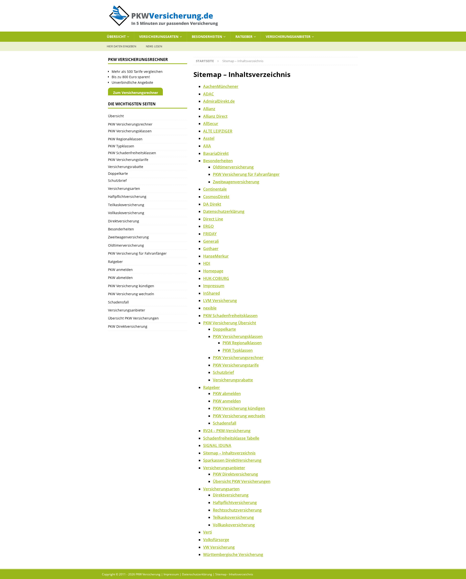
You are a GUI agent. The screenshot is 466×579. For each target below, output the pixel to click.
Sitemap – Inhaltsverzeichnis (229, 453)
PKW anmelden (227, 401)
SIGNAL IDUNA (217, 445)
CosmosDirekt (216, 196)
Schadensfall (224, 423)
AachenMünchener (220, 86)
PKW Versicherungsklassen (238, 336)
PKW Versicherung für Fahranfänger (246, 174)
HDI (206, 263)
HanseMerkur (216, 256)
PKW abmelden (227, 393)
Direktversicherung (231, 495)
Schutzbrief (223, 372)
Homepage (213, 271)
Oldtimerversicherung (233, 167)
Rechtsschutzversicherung (237, 510)
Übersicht (116, 36)
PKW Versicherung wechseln (239, 416)
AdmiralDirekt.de (219, 101)
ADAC (208, 94)
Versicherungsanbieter (288, 36)
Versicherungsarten (158, 36)
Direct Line (213, 219)
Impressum (213, 285)
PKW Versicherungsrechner (238, 357)
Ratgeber (243, 36)
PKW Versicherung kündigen (239, 408)
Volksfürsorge (216, 539)
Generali (211, 241)
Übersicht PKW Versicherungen (241, 481)
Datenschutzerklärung (223, 211)
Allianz (209, 108)
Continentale (215, 189)
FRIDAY (209, 233)
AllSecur (210, 123)
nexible (209, 308)
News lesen (154, 46)
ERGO (208, 226)
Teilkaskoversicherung (233, 517)
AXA (207, 146)
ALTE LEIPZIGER (217, 131)
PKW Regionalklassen (242, 342)
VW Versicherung (219, 547)
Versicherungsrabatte (233, 380)
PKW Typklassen (238, 350)
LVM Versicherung (220, 300)
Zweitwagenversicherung (236, 182)
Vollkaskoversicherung (234, 525)
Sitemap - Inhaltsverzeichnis (234, 574)
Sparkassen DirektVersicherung (232, 460)
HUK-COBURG (216, 278)
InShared (211, 293)
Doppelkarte (224, 329)
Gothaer (210, 248)
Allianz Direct (215, 116)
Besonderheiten (207, 36)
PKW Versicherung (148, 574)
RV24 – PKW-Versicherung (226, 430)
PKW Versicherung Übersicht (229, 323)
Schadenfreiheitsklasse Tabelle (231, 438)
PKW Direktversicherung (235, 474)
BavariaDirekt (216, 153)
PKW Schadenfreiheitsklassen (230, 315)
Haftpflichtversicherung (235, 502)
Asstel (208, 138)
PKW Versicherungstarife (236, 365)
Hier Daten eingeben (121, 46)
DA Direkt (212, 204)
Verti (207, 532)
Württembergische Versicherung (233, 554)
